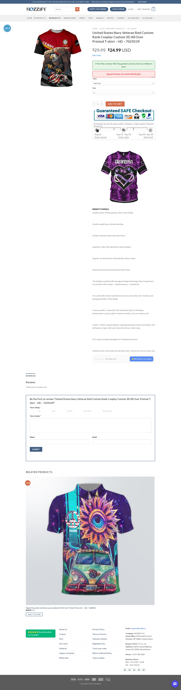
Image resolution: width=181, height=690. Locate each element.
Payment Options (99, 639)
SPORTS (110, 18)
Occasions (147, 18)
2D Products (39, 18)
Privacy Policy (98, 629)
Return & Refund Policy (102, 653)
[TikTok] (144, 670)
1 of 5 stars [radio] (34, 411)
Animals (100, 18)
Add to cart (115, 104)
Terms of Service (99, 634)
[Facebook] (125, 670)
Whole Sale (63, 658)
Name (32, 437)
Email (94, 437)
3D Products (55, 18)
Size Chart (96, 55)
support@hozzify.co (138, 628)
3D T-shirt (132, 29)
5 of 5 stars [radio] (97, 411)
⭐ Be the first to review (141, 359)
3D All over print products (112, 29)
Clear (153, 77)
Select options (34, 614)
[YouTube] (135, 670)
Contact (62, 634)
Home (29, 18)
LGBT (90, 18)
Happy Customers (66, 653)
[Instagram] (130, 670)
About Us (63, 629)
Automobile (133, 18)
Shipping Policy (98, 643)
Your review (35, 416)
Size (94, 88)
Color (95, 79)
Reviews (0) (30, 376)
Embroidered (70, 18)
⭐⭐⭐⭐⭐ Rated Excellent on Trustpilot (40, 633)
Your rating (35, 407)
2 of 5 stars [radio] (47, 411)
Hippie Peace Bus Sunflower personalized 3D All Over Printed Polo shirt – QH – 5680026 (61, 608)
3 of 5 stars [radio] (62, 411)
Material (62, 648)
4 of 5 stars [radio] (78, 411)
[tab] (30, 375)
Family (82, 18)
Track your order (99, 648)
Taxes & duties (98, 658)
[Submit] (77, 9)
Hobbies (120, 18)
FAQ (61, 639)
